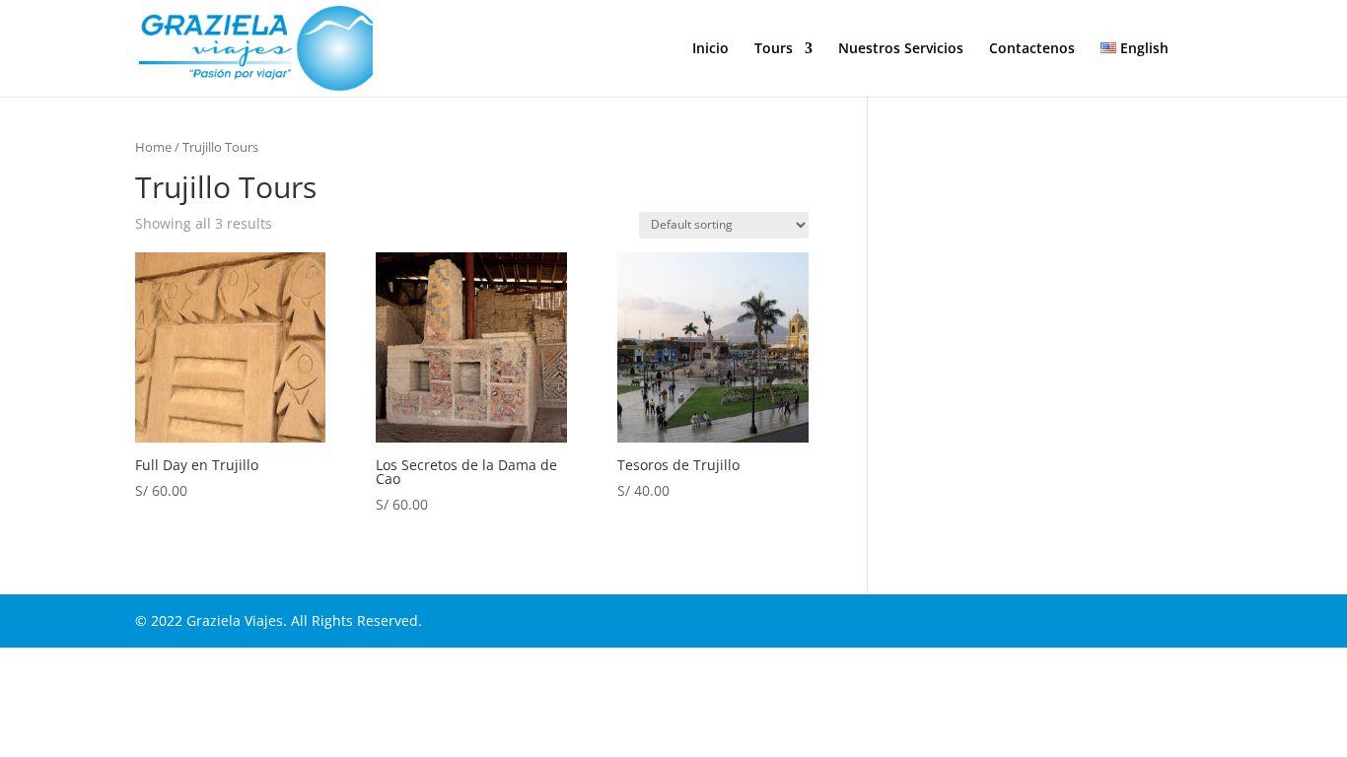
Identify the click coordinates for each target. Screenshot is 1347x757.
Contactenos (1032, 49)
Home (153, 147)
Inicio (710, 49)
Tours (773, 49)
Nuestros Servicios (900, 49)
